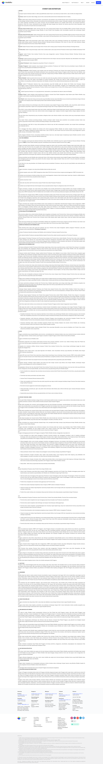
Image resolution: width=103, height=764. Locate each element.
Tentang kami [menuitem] (36, 718)
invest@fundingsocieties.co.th (65, 699)
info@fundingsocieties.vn (77, 693)
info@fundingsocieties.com (36, 693)
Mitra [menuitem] (82, 2)
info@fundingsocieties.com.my (51, 693)
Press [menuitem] (47, 720)
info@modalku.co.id (21, 699)
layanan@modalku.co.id (22, 694)
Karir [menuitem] (34, 721)
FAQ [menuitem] (34, 723)
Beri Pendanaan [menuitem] (75, 2)
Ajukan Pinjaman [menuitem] (65, 2)
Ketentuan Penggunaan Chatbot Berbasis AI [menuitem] (62, 725)
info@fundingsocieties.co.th (64, 694)
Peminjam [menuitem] (23, 718)
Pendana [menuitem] (23, 720)
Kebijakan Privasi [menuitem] (61, 720)
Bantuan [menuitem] (93, 2)
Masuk (98, 2)
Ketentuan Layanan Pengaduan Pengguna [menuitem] (62, 722)
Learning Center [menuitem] (49, 721)
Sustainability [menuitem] (36, 720)
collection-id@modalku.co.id (23, 704)
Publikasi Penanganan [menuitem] (38, 726)
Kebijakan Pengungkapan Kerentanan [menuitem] (63, 728)
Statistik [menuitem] (87, 2)
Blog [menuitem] (47, 718)
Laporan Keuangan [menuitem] (37, 724)
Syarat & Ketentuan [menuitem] (61, 718)
